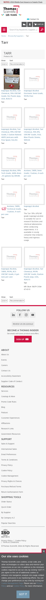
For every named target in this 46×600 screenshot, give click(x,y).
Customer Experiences (10, 418)
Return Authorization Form (12, 492)
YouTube (33, 315)
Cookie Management (9, 476)
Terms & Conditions (9, 459)
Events (4, 360)
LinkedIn (13, 315)
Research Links (7, 428)
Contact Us (34, 19)
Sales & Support (7, 443)
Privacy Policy (7, 465)
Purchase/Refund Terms (11, 486)
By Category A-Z (8, 517)
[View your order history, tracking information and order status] (24, 24)
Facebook (20, 315)
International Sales (9, 449)
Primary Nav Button (4, 30)
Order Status (6, 501)
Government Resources (10, 434)
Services (4, 391)
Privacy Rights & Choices (11, 481)
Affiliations (5, 423)
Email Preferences (8, 454)
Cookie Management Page (12, 583)
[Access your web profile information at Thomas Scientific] (29, 24)
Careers (4, 365)
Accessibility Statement (11, 376)
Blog (3, 407)
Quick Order (6, 507)
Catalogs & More (8, 396)
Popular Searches (8, 523)
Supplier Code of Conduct (11, 381)
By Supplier (6, 512)
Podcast (4, 412)
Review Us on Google (23, 324)
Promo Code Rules (8, 402)
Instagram (26, 315)
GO (42, 30)
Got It (23, 594)
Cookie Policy (6, 470)
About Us (5, 354)
